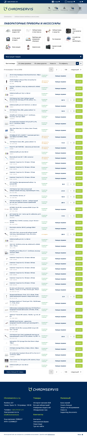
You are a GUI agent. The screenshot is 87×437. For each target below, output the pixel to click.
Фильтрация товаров (13, 57)
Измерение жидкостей (42, 407)
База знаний (65, 403)
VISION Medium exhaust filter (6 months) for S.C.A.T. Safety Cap (23, 80)
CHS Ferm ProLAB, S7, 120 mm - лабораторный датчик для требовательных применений (24, 201)
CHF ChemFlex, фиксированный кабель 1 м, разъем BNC (23, 183)
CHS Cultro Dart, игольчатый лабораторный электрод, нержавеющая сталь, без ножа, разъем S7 (23, 233)
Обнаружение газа (40, 410)
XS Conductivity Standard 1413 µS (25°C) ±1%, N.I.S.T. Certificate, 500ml (23, 122)
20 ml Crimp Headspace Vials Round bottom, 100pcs (25, 75)
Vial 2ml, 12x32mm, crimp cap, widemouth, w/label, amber (25, 87)
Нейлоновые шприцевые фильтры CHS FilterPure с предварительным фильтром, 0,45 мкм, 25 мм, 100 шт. (25, 308)
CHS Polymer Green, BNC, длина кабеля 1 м (23, 142)
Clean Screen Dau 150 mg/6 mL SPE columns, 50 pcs (25, 359)
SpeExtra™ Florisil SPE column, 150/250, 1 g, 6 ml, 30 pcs (25, 315)
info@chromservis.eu (11, 414)
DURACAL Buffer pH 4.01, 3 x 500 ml (20, 239)
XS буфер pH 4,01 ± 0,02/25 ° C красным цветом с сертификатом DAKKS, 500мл (24, 135)
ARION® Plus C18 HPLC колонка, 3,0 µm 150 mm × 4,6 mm (24, 221)
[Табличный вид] (77, 63)
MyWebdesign (51, 434)
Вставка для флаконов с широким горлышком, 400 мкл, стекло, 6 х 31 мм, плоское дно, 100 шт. (24, 288)
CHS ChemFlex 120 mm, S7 (17, 195)
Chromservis (8, 16)
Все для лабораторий (41, 405)
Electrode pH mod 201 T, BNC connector (21, 157)
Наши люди (37, 424)
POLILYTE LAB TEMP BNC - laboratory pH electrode (25, 147)
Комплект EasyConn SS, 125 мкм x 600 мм (22, 257)
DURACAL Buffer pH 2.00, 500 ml (19, 152)
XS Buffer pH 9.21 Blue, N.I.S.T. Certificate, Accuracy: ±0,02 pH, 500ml (25, 251)
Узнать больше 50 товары (15, 372)
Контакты (37, 419)
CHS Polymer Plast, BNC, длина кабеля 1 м (22, 110)
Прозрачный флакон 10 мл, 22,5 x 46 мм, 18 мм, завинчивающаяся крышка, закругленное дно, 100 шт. (24, 295)
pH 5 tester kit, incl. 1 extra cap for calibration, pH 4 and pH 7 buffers (25, 214)
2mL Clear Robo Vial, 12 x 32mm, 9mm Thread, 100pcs (23, 129)
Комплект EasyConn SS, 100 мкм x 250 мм (22, 278)
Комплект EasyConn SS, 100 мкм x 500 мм (22, 273)
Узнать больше (66, 405)
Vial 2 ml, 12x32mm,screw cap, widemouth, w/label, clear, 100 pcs (25, 245)
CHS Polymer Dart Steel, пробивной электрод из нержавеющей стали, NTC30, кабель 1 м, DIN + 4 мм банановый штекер (25, 335)
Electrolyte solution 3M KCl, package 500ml (22, 227)
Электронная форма (41, 422)
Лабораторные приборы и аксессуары (26, 16)
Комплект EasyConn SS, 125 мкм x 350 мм (22, 177)
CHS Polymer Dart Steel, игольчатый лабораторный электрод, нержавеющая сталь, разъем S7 (24, 189)
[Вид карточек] (80, 63)
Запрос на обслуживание (69, 407)
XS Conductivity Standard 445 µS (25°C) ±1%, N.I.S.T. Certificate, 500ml (25, 353)
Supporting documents (68, 412)
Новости (63, 410)
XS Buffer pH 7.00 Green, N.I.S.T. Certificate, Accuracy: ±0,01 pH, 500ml (22, 115)
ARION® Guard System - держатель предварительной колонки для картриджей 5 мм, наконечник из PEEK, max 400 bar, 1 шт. (24, 322)
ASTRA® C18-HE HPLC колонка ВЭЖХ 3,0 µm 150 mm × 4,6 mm (24, 208)
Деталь (79, 76)
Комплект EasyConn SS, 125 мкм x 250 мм (22, 267)
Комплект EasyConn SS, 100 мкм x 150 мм (22, 172)
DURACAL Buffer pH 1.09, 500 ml (19, 365)
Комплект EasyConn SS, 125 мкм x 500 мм (22, 262)
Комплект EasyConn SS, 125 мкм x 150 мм (22, 162)
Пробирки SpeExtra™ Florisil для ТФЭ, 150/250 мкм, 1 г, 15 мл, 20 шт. (25, 302)
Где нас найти (38, 426)
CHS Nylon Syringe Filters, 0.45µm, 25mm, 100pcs (24, 348)
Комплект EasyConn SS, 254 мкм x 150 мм (22, 283)
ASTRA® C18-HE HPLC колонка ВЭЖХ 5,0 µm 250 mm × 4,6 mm (24, 328)
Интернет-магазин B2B (42, 403)
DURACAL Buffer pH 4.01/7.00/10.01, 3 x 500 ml (23, 105)
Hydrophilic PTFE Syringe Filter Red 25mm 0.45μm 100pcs (24, 342)
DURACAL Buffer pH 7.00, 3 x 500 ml (20, 93)
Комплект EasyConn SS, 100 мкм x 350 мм (22, 167)
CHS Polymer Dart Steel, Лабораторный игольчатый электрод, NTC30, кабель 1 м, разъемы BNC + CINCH (23, 99)
